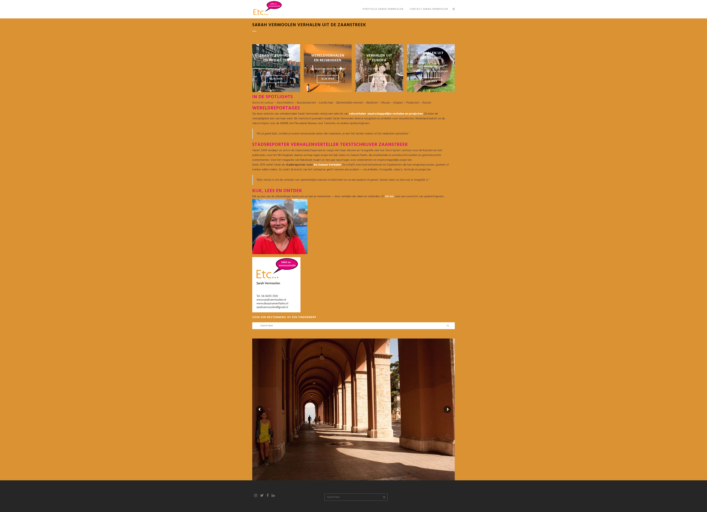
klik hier (389, 196)
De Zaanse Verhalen (327, 164)
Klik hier (276, 79)
